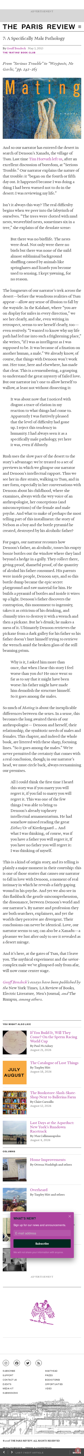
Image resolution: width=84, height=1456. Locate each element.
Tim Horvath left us (45, 158)
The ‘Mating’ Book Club (19, 52)
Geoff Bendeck (16, 48)
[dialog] (42, 1237)
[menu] (80, 26)
